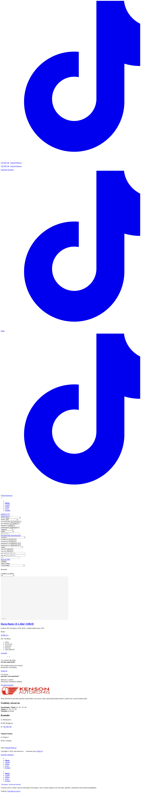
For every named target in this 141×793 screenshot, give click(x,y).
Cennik (7, 505)
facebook (11, 170)
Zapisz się (4, 671)
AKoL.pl (40, 751)
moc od (3, 553)
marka (3, 518)
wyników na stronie (7, 573)
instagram (4, 170)
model (3, 519)
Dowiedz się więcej (13, 791)
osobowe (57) (5, 514)
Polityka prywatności (15, 784)
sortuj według (5, 563)
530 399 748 (5, 163)
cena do (3, 551)
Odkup (7, 507)
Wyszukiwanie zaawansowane (11, 535)
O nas (7, 508)
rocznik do (4, 541)
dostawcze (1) (5, 516)
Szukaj (4, 561)
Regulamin (5, 784)
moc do (3, 555)
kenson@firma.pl (16, 163)
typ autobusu (5, 523)
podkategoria (5, 527)
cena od (3, 549)
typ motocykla (5, 521)
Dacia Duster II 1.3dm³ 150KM (17, 623)
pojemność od (5, 543)
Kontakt (7, 510)
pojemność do (5, 545)
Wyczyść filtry (5, 559)
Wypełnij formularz (7, 685)
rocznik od (4, 539)
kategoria (4, 525)
